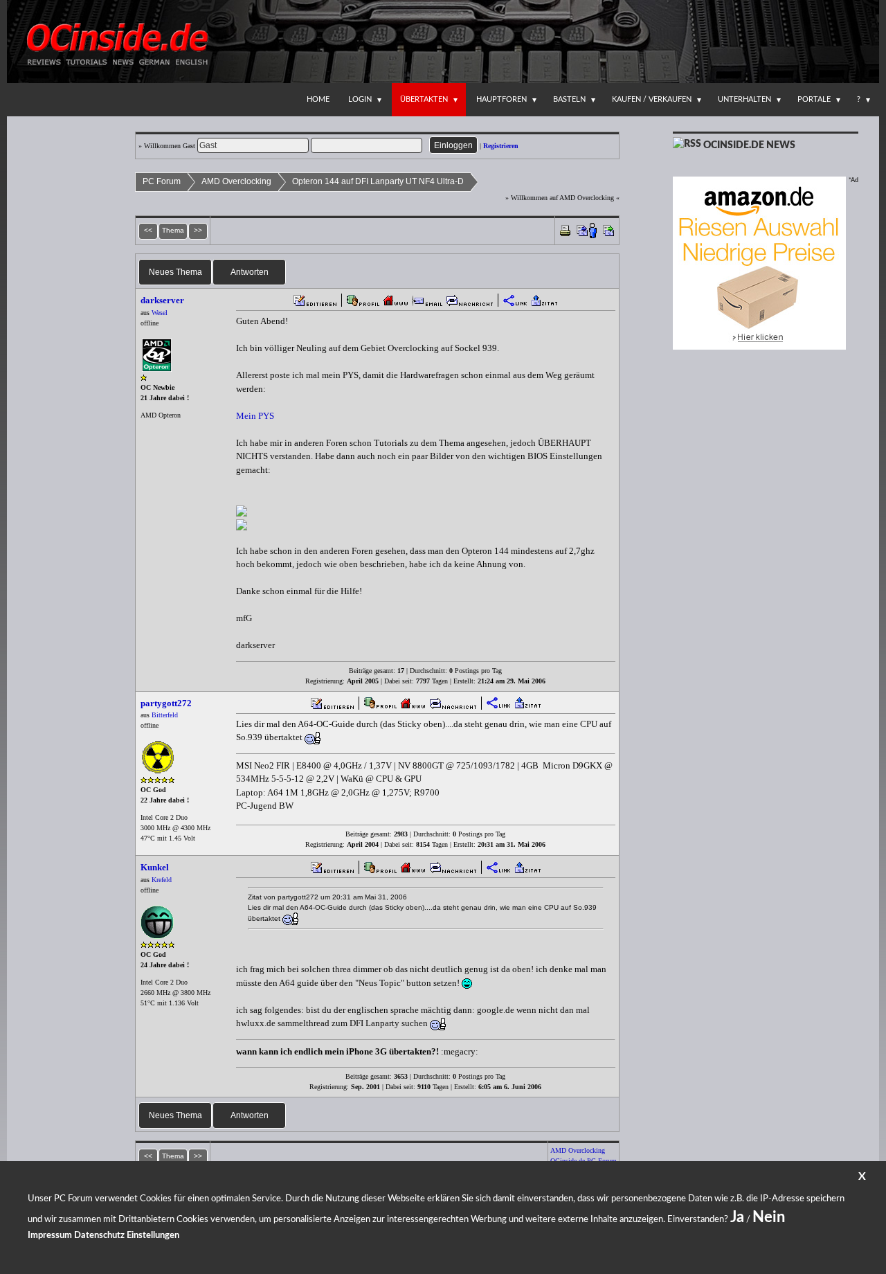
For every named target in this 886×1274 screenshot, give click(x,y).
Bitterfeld (165, 715)
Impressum (50, 1235)
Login (360, 99)
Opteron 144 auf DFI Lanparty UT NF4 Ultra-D (378, 181)
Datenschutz (99, 1235)
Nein (768, 1217)
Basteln (569, 99)
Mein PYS (255, 416)
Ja (737, 1217)
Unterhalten (744, 99)
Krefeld (162, 879)
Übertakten (424, 99)
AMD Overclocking (236, 181)
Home (318, 99)
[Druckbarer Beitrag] (565, 229)
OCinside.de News (749, 145)
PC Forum (162, 181)
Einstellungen (153, 1235)
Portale (814, 99)
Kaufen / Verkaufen (651, 99)
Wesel (160, 312)
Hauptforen (501, 99)
